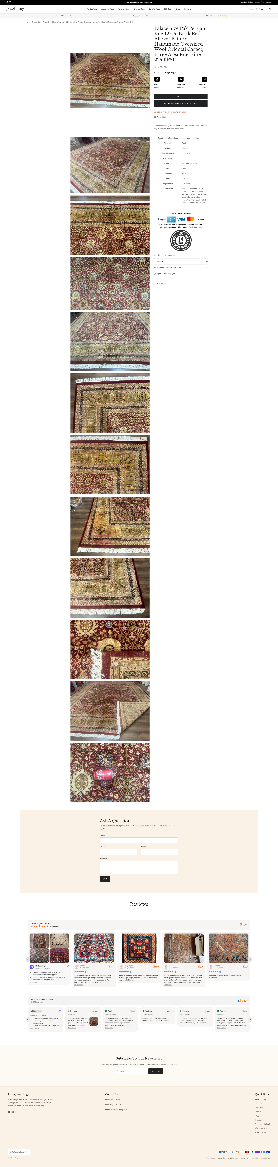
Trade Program (260, 1132)
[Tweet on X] (159, 283)
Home (28, 22)
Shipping (258, 1120)
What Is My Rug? (265, 1158)
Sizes (178, 9)
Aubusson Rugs (107, 9)
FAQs (262, 2)
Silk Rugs (168, 9)
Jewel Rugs (15, 1158)
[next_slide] (250, 959)
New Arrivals (243, 2)
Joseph (217, 966)
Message (103, 859)
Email (102, 847)
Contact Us (268, 2)
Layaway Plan (244, 1158)
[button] (34, 982)
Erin (171, 966)
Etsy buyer (129, 966)
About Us (257, 2)
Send (105, 879)
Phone (143, 847)
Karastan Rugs (123, 9)
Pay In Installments (233, 1158)
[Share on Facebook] (162, 283)
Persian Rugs (92, 9)
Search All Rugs (260, 1100)
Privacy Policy (221, 1158)
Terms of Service (210, 1158)
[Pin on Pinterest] (165, 283)
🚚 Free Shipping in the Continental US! (170, 112)
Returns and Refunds (262, 1124)
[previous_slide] (28, 959)
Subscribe (156, 1071)
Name (102, 835)
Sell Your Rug (254, 1158)
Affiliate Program (261, 1128)
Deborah (83, 966)
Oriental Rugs (154, 9)
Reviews (250, 2)
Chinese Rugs (139, 9)
